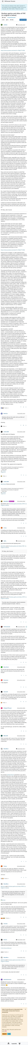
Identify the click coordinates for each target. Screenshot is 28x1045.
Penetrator (6, 680)
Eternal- (5, 939)
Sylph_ (5, 540)
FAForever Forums (10, 1)
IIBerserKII (6, 735)
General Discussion (12, 17)
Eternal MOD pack (8, 948)
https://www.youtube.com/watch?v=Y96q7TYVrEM (13, 50)
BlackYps (6, 413)
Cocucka (5, 923)
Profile (2, 948)
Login (9, 1033)
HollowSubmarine (7, 979)
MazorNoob (6, 667)
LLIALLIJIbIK (6, 431)
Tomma (5, 866)
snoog (5, 527)
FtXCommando (7, 626)
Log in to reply (23, 19)
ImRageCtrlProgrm (8, 708)
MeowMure (6, 748)
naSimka (5, 24)
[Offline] (2, 413)
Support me (3, 472)
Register (4, 1033)
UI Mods (4, 470)
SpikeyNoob (6, 501)
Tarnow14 (6, 691)
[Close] (25, 1009)
